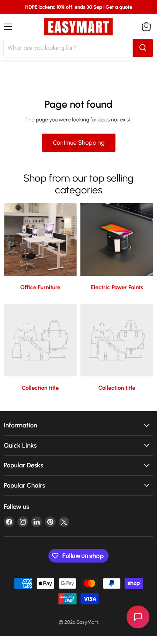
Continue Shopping (78, 142)
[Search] (143, 48)
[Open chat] (138, 617)
